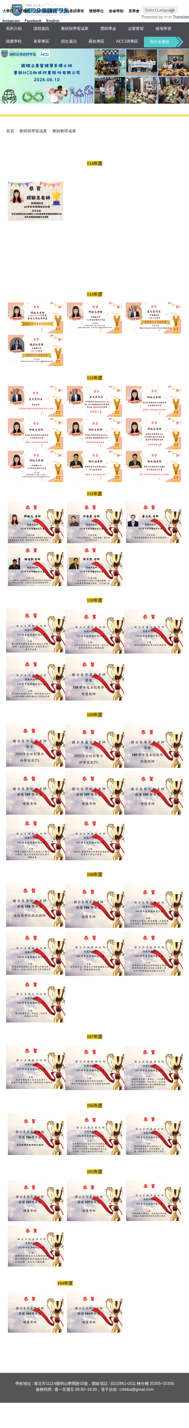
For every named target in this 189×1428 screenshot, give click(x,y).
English (52, 21)
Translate (181, 17)
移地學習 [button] (163, 28)
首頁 (10, 131)
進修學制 (116, 11)
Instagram (11, 21)
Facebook (33, 21)
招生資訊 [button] (69, 41)
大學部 (8, 11)
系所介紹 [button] (14, 28)
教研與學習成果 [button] (75, 28)
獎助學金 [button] (108, 28)
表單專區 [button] (41, 41)
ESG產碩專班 (73, 11)
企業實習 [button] (136, 28)
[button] (12, 79)
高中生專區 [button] (160, 42)
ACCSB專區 (127, 41)
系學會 (134, 11)
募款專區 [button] (96, 41)
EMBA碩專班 (45, 11)
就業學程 (14, 41)
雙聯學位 (96, 11)
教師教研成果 (64, 131)
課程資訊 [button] (41, 28)
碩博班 (24, 11)
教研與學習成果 (33, 131)
